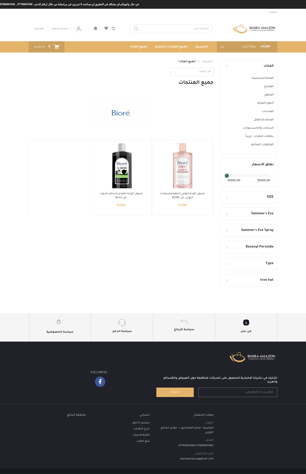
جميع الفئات (138, 46)
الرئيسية (201, 46)
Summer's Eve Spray (257, 230)
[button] (95, 29)
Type (269, 264)
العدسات (268, 111)
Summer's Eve (262, 214)
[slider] (226, 175)
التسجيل (39, 28)
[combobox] (192, 72)
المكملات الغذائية (262, 144)
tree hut (267, 280)
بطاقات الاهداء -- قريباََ (260, 136)
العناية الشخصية (263, 78)
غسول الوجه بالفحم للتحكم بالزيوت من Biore (121, 195)
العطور (269, 95)
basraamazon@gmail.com (196, 459)
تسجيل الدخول (60, 28)
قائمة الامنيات (141, 435)
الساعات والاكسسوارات (258, 128)
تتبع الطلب (143, 441)
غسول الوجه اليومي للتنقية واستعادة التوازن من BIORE (182, 195)
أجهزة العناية (265, 103)
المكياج (269, 86)
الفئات (269, 66)
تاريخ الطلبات (142, 429)
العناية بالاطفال (264, 119)
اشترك (175, 392)
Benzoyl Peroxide (260, 247)
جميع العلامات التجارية (171, 46)
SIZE (270, 197)
